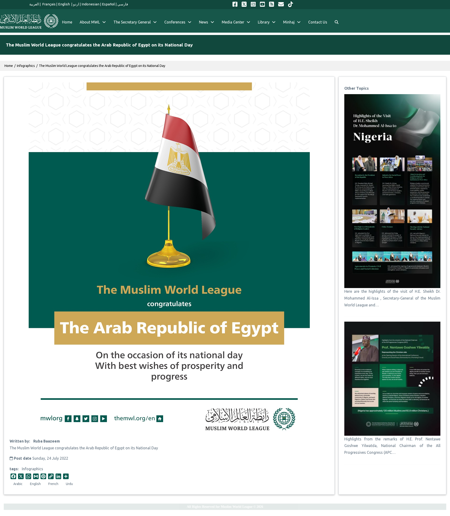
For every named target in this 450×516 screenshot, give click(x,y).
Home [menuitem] (67, 22)
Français (48, 4)
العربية (34, 4)
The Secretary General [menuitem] (132, 22)
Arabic (17, 484)
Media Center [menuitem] (233, 22)
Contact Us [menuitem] (317, 22)
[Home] (29, 21)
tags (14, 469)
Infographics (32, 469)
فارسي (122, 4)
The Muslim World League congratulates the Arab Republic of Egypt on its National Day (102, 66)
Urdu (69, 484)
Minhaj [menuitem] (289, 22)
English (64, 4)
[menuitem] (336, 22)
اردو (76, 4)
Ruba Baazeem (46, 441)
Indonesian (90, 4)
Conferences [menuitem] (174, 22)
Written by (19, 441)
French (53, 484)
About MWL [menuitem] (90, 22)
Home (8, 66)
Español (108, 4)
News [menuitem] (203, 22)
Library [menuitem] (264, 22)
